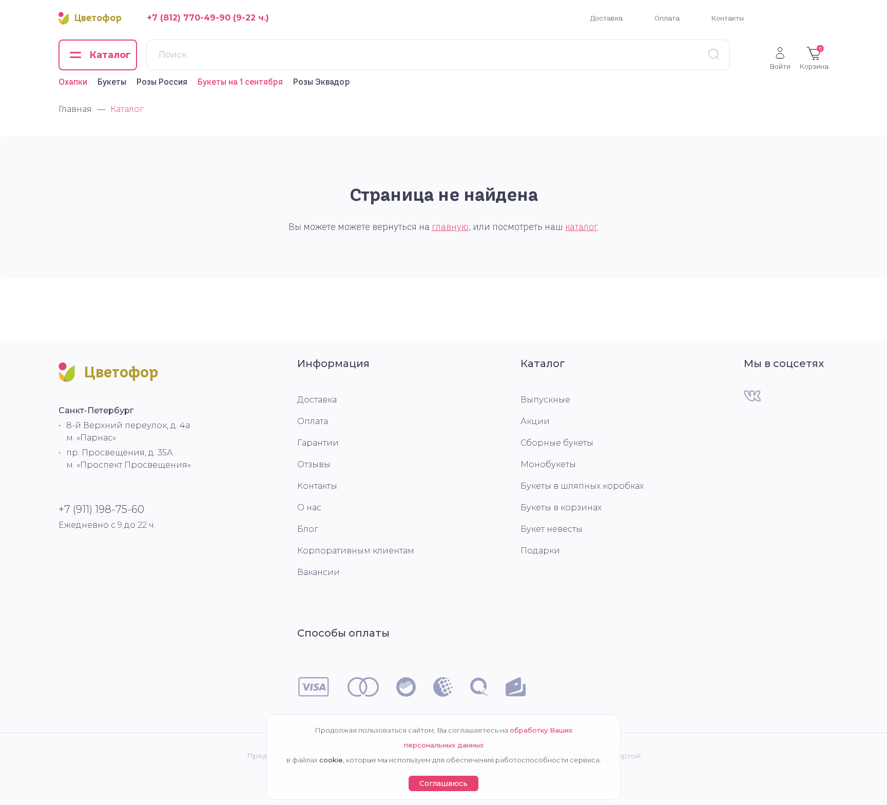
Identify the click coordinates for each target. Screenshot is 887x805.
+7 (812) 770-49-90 (188, 18)
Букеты (112, 81)
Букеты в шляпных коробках (582, 486)
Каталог (542, 363)
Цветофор (98, 18)
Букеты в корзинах (561, 507)
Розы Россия (162, 81)
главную (450, 227)
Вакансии (318, 572)
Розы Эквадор (321, 81)
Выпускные (545, 400)
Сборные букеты (556, 443)
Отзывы (314, 464)
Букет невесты (551, 529)
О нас (309, 507)
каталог (581, 227)
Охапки (73, 81)
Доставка (606, 18)
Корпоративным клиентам (355, 550)
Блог (307, 529)
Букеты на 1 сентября (240, 81)
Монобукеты (548, 464)
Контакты (727, 18)
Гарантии (318, 443)
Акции (535, 421)
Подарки (540, 550)
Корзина (814, 58)
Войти (780, 66)
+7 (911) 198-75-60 (101, 509)
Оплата (667, 18)
